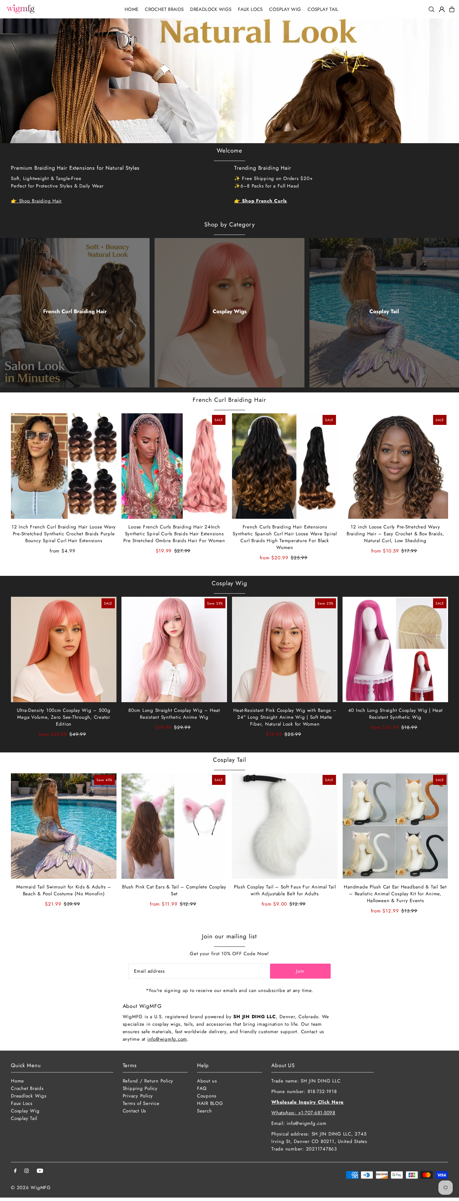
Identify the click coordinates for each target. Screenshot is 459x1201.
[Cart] (451, 9)
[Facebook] (15, 1171)
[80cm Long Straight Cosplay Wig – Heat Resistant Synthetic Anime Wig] (174, 649)
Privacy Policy (138, 1095)
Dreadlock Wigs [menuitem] (210, 9)
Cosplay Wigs (230, 311)
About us (207, 1080)
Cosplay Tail (384, 311)
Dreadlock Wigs (29, 1095)
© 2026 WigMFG (31, 1187)
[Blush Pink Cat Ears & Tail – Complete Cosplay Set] (174, 826)
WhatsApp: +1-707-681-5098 (303, 1112)
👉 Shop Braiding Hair (36, 200)
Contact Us (134, 1110)
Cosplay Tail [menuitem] (323, 9)
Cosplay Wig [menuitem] (285, 9)
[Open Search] (431, 9)
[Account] (442, 9)
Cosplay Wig (229, 583)
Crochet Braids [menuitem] (164, 9)
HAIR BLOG (210, 1103)
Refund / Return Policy (148, 1080)
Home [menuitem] (132, 9)
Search (204, 1110)
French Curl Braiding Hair (75, 311)
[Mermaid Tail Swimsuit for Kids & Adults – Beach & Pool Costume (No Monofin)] (63, 826)
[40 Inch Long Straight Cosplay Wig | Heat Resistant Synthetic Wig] (395, 649)
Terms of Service (141, 1103)
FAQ (202, 1088)
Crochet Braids (27, 1088)
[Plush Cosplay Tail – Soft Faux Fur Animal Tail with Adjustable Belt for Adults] (285, 826)
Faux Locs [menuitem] (250, 9)
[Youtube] (40, 1171)
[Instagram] (26, 1171)
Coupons (206, 1095)
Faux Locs (21, 1103)
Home (17, 1080)
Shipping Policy (140, 1088)
